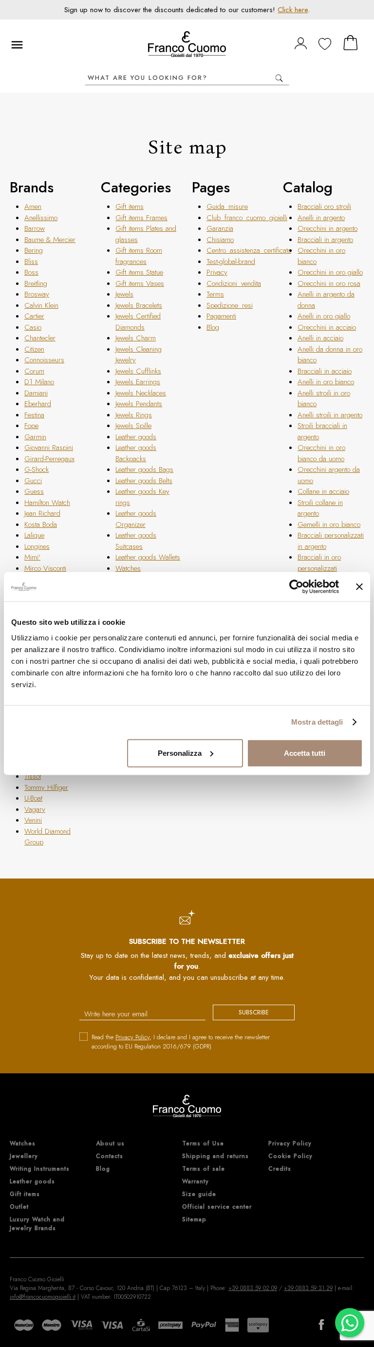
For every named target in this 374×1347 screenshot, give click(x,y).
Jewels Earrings (137, 381)
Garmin (35, 436)
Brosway (36, 294)
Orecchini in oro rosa (329, 283)
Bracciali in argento (325, 239)
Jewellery (24, 1156)
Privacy (216, 272)
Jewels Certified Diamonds (138, 322)
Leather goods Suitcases (135, 541)
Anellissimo (40, 217)
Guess (34, 491)
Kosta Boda (40, 524)
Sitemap (194, 1219)
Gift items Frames (141, 217)
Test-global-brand (230, 261)
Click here (293, 9)
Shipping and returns (215, 1156)
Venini (33, 820)
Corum (34, 371)
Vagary (34, 809)
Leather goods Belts (143, 480)
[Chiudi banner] (359, 586)
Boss (31, 272)
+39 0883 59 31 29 (308, 1288)
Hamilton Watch (47, 502)
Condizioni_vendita (233, 283)
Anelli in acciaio (320, 338)
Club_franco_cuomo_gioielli (246, 217)
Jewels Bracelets (138, 305)
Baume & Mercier (49, 239)
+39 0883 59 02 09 (252, 1288)
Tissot (32, 776)
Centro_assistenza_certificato (248, 250)
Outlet (19, 1206)
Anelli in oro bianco (326, 381)
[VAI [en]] (278, 78)
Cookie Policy (290, 1156)
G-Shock (36, 469)
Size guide (199, 1194)
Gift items (129, 206)
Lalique (34, 535)
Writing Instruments (40, 1168)
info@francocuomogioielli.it (42, 1296)
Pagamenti (221, 316)
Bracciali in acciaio (325, 371)
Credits (279, 1168)
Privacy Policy (132, 1037)
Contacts (109, 1156)
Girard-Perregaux (49, 458)
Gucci (33, 480)
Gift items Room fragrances (138, 256)
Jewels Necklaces (140, 393)
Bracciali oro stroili (324, 206)
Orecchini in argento (327, 228)
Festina (34, 415)
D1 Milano (39, 381)
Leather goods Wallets (147, 557)
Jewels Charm (135, 338)
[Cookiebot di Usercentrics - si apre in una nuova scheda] (296, 587)
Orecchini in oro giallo (330, 272)
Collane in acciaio (323, 491)
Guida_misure (227, 206)
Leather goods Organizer (135, 519)
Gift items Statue (139, 272)
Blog (212, 327)
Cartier (34, 316)
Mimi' (32, 557)
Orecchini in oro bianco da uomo (321, 453)
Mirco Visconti (45, 568)
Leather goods (135, 436)
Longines (37, 546)
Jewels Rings (133, 415)
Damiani (36, 393)
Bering (33, 250)
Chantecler (40, 338)
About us (110, 1143)
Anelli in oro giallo (324, 316)
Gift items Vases (139, 283)
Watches (128, 568)
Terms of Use (203, 1143)
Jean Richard (42, 513)
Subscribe (254, 1012)
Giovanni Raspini (48, 447)
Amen (32, 206)
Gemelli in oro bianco (329, 524)
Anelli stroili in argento (330, 415)
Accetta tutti (304, 752)
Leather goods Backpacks (135, 453)
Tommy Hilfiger (46, 787)
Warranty (195, 1181)
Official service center (217, 1206)
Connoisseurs (44, 360)
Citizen (34, 349)
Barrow (34, 228)
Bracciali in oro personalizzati (319, 563)
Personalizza (180, 752)
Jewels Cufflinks (138, 371)
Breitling (35, 283)
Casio (32, 327)
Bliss (31, 261)
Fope (31, 425)
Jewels (124, 294)
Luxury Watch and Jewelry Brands (37, 1224)
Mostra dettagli (317, 722)
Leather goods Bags (144, 469)
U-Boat (33, 798)
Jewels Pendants (138, 403)
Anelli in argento (321, 217)
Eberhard (37, 403)
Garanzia (219, 228)
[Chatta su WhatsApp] (349, 1322)
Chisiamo (220, 239)
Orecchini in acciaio (327, 327)
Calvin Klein (41, 305)
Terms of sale (203, 1168)
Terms (215, 294)
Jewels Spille (133, 425)
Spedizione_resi (229, 305)
